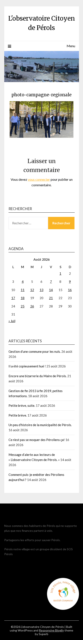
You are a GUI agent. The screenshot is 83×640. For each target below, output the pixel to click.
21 (51, 298)
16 (70, 290)
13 (41, 290)
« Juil (12, 321)
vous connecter (39, 179)
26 (32, 306)
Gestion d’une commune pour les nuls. (35, 351)
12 (32, 290)
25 (22, 306)
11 (22, 290)
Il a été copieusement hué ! (27, 366)
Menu (71, 46)
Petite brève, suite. (22, 405)
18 (22, 298)
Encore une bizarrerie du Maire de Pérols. (38, 376)
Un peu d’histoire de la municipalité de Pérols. (40, 425)
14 (51, 290)
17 (13, 298)
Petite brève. (18, 415)
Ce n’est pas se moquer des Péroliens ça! (37, 440)
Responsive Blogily (51, 630)
